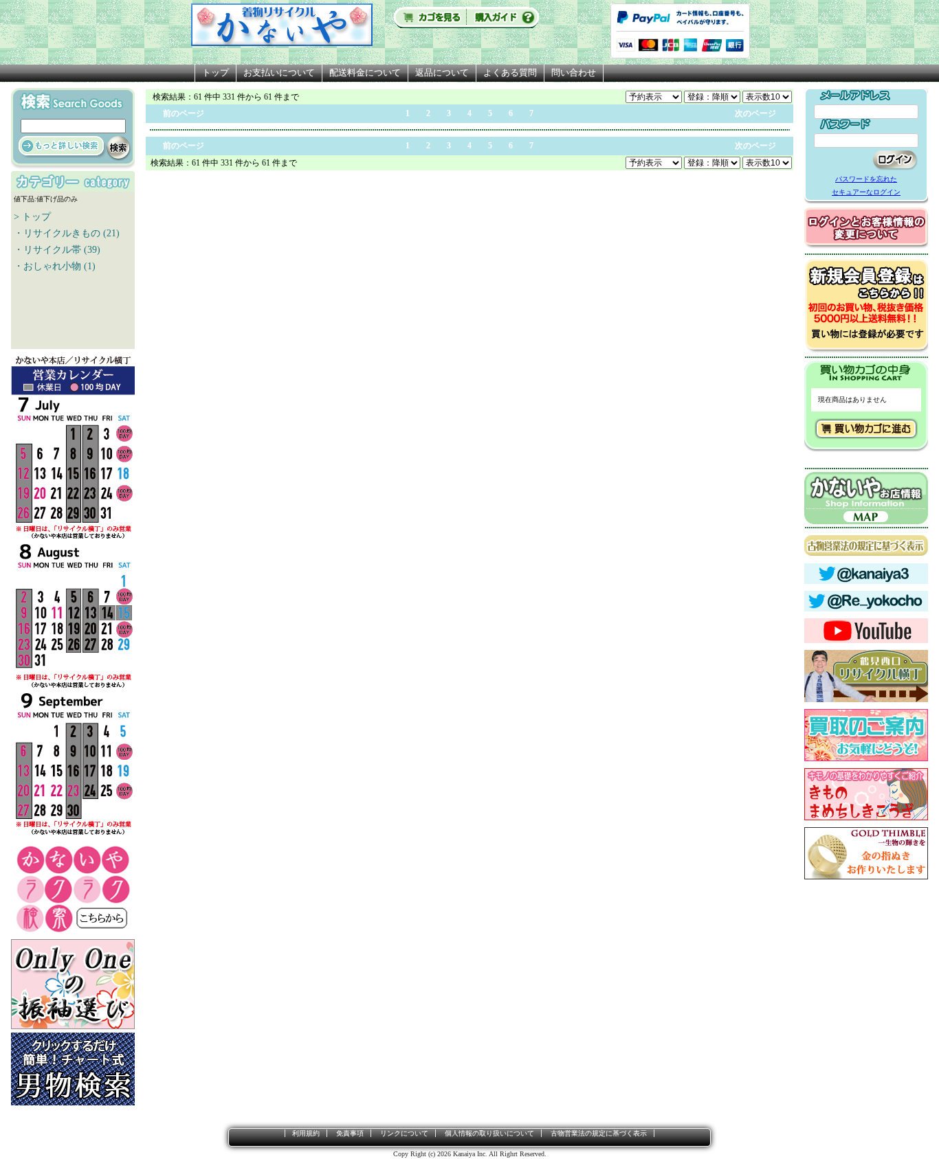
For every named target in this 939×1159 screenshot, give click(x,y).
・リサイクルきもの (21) (67, 233)
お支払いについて (279, 72)
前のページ (183, 113)
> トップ (32, 217)
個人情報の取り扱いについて (489, 1133)
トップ (215, 72)
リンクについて (404, 1133)
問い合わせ (573, 72)
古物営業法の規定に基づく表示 (599, 1133)
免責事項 (350, 1133)
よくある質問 (510, 72)
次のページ (755, 113)
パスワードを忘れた (866, 179)
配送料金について (365, 72)
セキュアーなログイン (866, 192)
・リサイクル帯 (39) (57, 250)
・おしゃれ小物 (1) (55, 266)
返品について (442, 72)
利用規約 (306, 1133)
